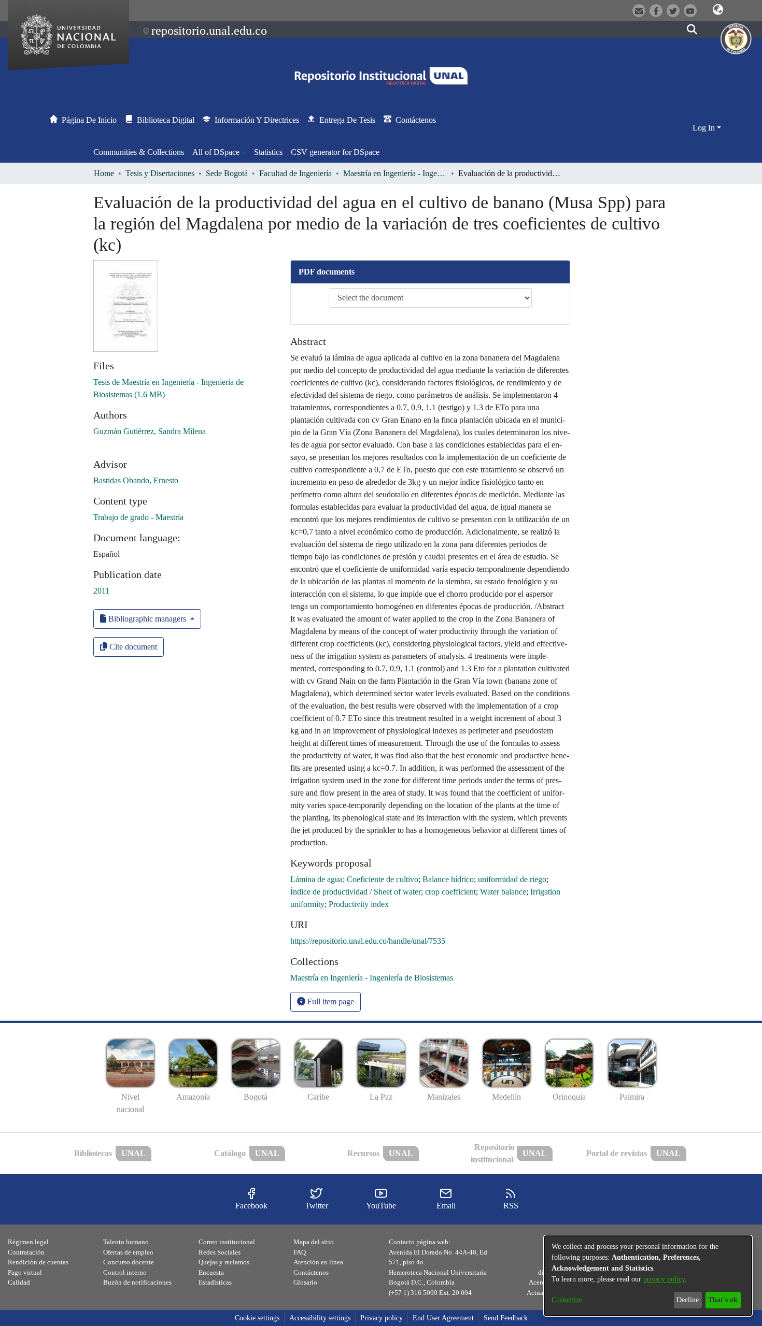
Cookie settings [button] (257, 1318)
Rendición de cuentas (38, 1262)
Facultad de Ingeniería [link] (295, 173)
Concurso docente (128, 1262)
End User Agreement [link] (443, 1318)
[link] (371, 977)
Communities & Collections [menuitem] (138, 152)
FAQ (299, 1252)
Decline (687, 1300)
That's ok (723, 1300)
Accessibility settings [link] (319, 1318)
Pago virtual (25, 1272)
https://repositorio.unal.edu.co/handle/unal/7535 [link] (367, 940)
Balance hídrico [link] (448, 879)
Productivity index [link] (359, 904)
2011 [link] (101, 590)
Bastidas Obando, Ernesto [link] (135, 480)
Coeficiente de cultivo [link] (382, 879)
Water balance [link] (503, 891)
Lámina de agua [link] (316, 879)
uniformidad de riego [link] (512, 879)
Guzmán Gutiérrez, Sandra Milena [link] (149, 431)
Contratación (26, 1252)
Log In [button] (705, 127)
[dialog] (648, 1276)
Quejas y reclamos (224, 1262)
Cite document (132, 646)
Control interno (125, 1272)
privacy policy (664, 1279)
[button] (718, 10)
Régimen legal (28, 1242)
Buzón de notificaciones (137, 1282)
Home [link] (104, 173)
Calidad (19, 1282)
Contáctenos (311, 1272)
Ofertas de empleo (128, 1252)
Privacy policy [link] (381, 1318)
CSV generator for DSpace (335, 152)
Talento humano (126, 1242)
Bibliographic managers (147, 618)
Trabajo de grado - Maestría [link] (138, 517)
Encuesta (211, 1272)
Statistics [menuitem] (268, 152)
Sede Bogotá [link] (227, 173)
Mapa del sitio (313, 1242)
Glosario (305, 1282)
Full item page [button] (329, 1001)
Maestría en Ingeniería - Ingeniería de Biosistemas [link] (395, 173)
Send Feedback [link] (506, 1318)
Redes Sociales (220, 1252)
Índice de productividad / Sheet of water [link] (355, 891)
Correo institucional (227, 1242)
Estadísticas (215, 1282)
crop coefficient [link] (450, 891)
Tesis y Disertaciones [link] (159, 173)
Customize (567, 1300)
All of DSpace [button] (215, 152)
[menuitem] (219, 152)
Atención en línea (318, 1262)
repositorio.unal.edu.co (209, 30)
